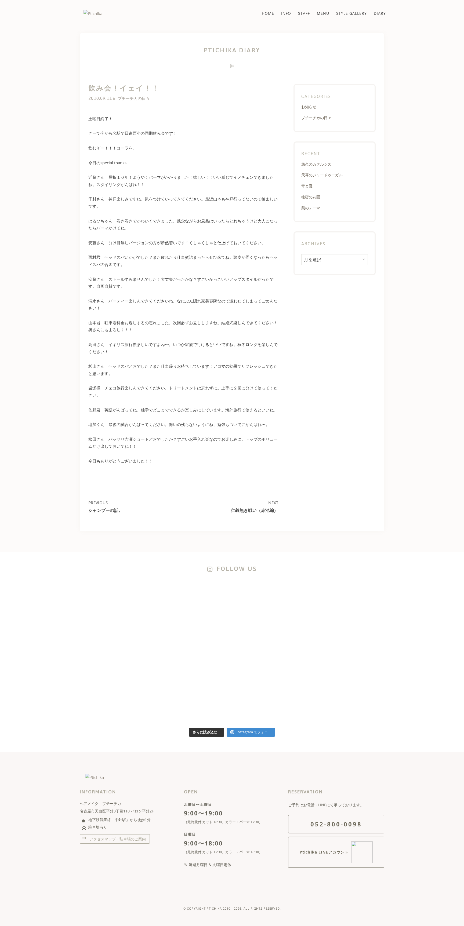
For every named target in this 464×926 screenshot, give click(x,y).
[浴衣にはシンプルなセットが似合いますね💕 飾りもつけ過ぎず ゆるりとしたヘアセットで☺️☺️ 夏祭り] (170, 592)
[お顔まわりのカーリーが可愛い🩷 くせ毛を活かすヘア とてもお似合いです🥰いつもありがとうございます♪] (354, 592)
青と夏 (307, 185)
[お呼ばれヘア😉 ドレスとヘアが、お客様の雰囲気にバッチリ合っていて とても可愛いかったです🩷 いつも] (109, 595)
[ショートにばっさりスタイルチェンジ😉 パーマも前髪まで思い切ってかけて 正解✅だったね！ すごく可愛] (293, 648)
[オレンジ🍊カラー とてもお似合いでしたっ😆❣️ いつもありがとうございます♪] (293, 588)
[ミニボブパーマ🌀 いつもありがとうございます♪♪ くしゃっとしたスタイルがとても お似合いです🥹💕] (354, 644)
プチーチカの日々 (134, 98)
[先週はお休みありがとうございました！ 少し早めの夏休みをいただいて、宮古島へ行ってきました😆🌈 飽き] (170, 676)
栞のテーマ (310, 207)
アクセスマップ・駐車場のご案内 (117, 838)
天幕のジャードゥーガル (322, 174)
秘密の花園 (310, 196)
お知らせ (308, 106)
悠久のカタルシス (316, 164)
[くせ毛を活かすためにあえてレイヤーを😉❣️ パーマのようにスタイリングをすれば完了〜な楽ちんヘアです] (232, 603)
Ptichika (214, 908)
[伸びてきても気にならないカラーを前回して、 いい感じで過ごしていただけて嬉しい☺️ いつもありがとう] (109, 644)
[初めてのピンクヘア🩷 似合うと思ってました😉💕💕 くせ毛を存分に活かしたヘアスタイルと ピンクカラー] (232, 655)
